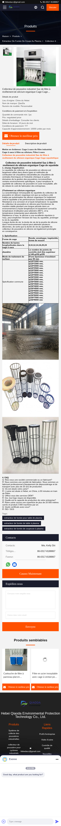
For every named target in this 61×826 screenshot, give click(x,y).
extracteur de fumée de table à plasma (21, 523)
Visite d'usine (47, 740)
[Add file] (4, 821)
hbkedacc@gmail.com (15, 2)
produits (16, 36)
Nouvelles (47, 754)
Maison (5, 36)
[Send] (57, 821)
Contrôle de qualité (47, 746)
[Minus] (57, 759)
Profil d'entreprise (47, 734)
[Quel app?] (8, 564)
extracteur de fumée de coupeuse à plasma (23, 528)
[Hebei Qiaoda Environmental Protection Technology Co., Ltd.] (14, 7)
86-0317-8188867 (50, 2)
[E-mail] (14, 564)
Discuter (52, 7)
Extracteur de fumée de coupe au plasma (21, 41)
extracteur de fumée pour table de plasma (23, 518)
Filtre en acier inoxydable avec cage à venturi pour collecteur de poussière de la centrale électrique (23, 675)
